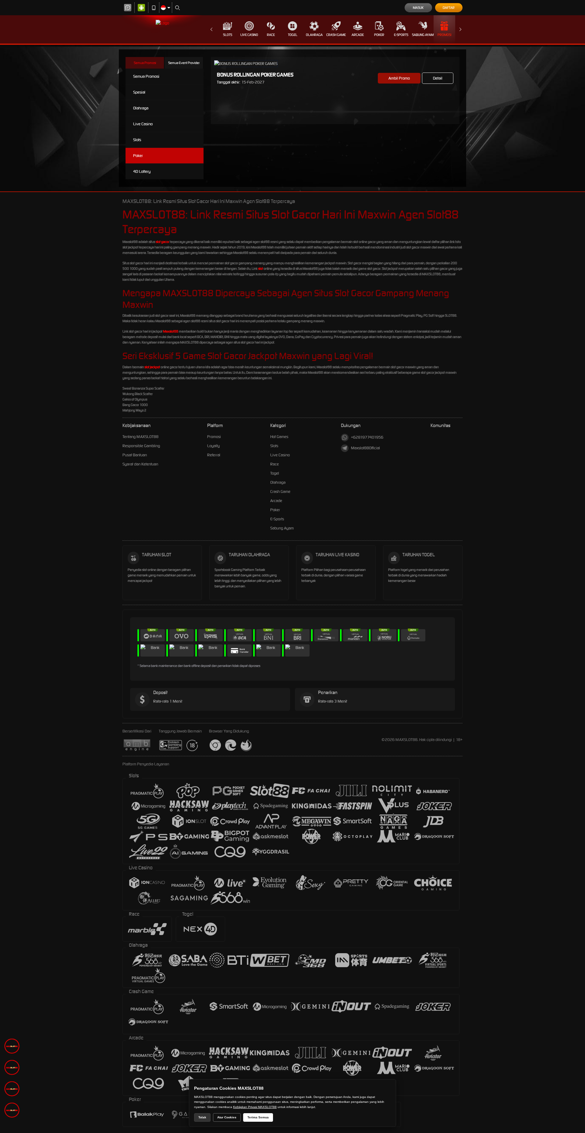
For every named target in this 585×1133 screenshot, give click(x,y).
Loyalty (213, 445)
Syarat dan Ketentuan (140, 464)
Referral (213, 455)
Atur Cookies (226, 1117)
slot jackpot (152, 367)
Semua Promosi (145, 63)
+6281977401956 (367, 437)
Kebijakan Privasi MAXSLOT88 (255, 1107)
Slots (227, 35)
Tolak (202, 1117)
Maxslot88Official (365, 448)
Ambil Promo (399, 78)
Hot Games (279, 436)
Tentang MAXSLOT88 (140, 436)
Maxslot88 (170, 331)
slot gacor (162, 242)
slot (260, 268)
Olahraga (314, 35)
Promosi (444, 35)
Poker (379, 35)
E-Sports (401, 35)
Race (271, 35)
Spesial (139, 92)
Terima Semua (258, 1117)
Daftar (449, 7)
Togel (292, 35)
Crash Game (336, 35)
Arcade (358, 35)
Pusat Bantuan (134, 455)
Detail (437, 78)
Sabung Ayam (423, 35)
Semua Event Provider (184, 63)
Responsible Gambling (141, 445)
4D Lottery (142, 171)
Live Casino (249, 35)
